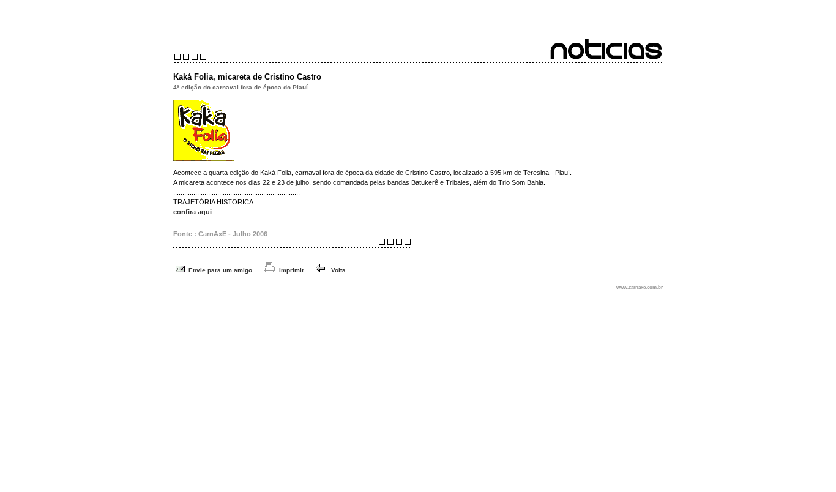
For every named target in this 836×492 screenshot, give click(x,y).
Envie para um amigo (220, 270)
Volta (336, 270)
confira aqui (192, 211)
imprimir (291, 270)
